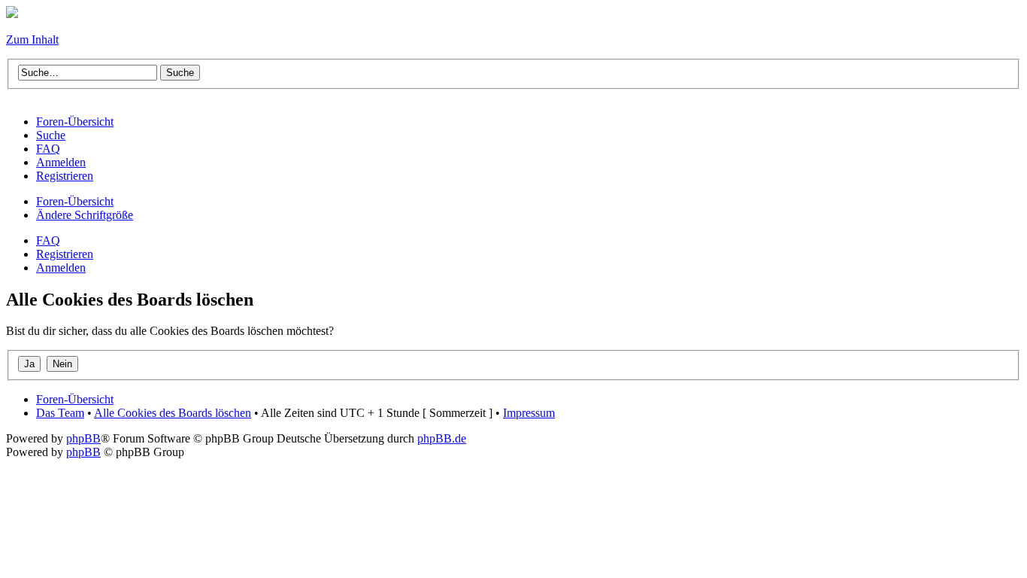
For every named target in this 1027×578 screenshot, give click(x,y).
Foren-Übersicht (75, 201)
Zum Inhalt (32, 39)
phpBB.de (441, 438)
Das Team (60, 412)
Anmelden (61, 267)
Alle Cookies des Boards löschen (172, 412)
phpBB (83, 438)
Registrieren (64, 254)
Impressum (529, 412)
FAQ (48, 240)
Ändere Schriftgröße (84, 214)
